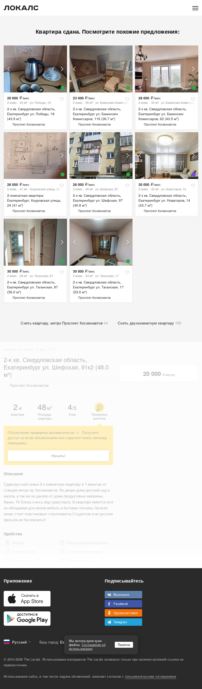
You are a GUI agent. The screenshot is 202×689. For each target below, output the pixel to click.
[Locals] (21, 7)
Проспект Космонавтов (29, 124)
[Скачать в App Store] (27, 598)
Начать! (58, 455)
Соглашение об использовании (87, 646)
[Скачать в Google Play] (27, 618)
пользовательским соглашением (150, 676)
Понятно (124, 644)
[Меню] (195, 8)
